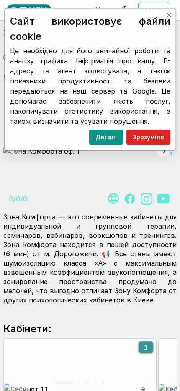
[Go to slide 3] (86, 382)
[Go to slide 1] (63, 382)
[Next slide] (163, 151)
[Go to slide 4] (95, 382)
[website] (113, 198)
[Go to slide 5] (103, 382)
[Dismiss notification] (169, 15)
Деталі (105, 137)
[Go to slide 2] (78, 382)
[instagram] (146, 198)
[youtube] (163, 198)
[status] (90, 79)
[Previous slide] (16, 151)
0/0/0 (18, 199)
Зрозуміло (148, 137)
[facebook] (129, 198)
